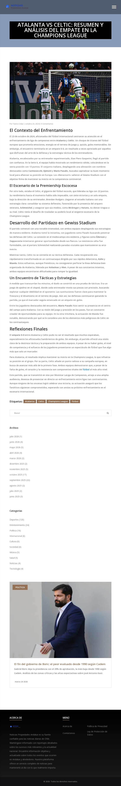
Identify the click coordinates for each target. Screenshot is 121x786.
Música (14, 552)
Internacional (17, 536)
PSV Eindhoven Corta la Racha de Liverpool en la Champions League (70, 664)
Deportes (17, 519)
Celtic (41, 401)
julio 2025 (16, 491)
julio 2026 (16, 436)
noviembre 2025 (19, 469)
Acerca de (67, 726)
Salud (14, 557)
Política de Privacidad (97, 726)
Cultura (14, 541)
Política (15, 530)
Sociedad (15, 546)
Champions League (58, 401)
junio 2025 (16, 496)
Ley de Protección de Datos (97, 733)
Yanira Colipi (18, 124)
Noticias (15, 563)
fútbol (86, 369)
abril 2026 (16, 452)
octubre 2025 (18, 474)
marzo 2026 (17, 458)
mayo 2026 (16, 447)
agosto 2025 (17, 485)
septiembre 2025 (20, 480)
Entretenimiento (19, 525)
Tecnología (16, 568)
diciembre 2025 (18, 463)
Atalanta (29, 401)
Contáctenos (69, 733)
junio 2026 (16, 441)
